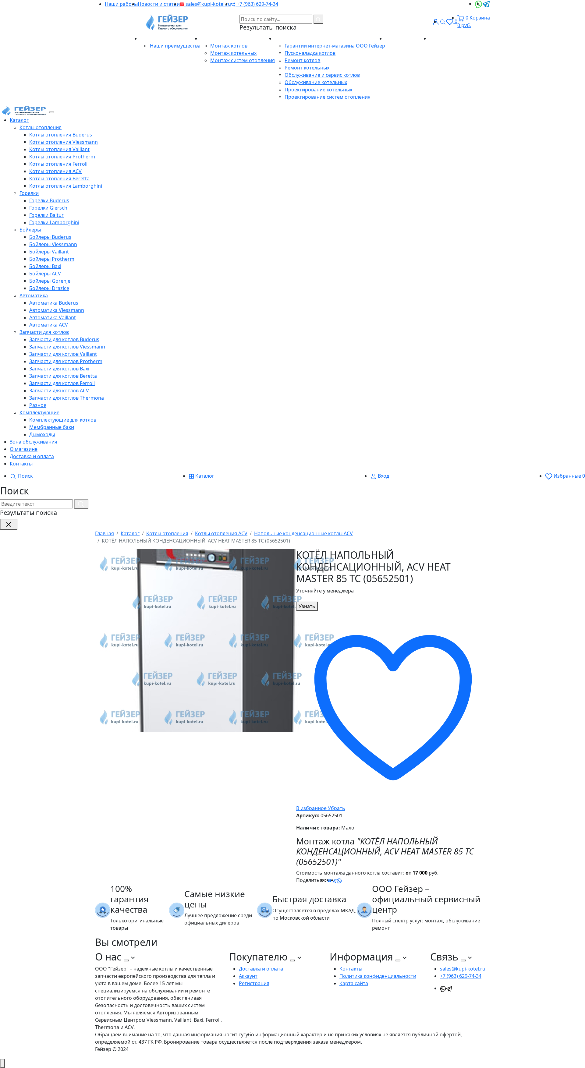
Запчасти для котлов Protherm (65, 361)
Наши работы (121, 4)
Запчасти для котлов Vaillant (63, 354)
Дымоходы (42, 434)
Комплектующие (39, 412)
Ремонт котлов (302, 60)
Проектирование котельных (318, 89)
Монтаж (210, 38)
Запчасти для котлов (44, 332)
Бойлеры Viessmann (53, 244)
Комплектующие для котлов (62, 419)
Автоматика (34, 295)
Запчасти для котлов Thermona (66, 397)
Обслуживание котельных (316, 82)
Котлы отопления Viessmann (63, 142)
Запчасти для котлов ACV (59, 390)
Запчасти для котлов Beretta (63, 376)
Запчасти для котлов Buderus (64, 339)
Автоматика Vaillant (52, 317)
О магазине (154, 38)
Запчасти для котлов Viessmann (67, 346)
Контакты (440, 38)
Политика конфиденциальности (377, 976)
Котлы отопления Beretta (59, 178)
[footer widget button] (126, 960)
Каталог (19, 120)
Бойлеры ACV (45, 273)
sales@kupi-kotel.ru (207, 4)
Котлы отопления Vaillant (59, 149)
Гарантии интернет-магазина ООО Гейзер (335, 45)
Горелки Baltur (46, 215)
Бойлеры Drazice (49, 288)
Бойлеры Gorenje (49, 281)
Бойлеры (30, 229)
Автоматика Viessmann (56, 310)
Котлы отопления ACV (55, 171)
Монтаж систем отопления (242, 60)
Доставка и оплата (407, 38)
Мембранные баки (51, 427)
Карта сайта (353, 983)
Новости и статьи (159, 4)
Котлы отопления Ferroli (58, 164)
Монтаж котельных (233, 53)
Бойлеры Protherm (51, 259)
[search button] (318, 19)
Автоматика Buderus (53, 302)
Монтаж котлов (228, 45)
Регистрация (254, 983)
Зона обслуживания (33, 441)
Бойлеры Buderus (50, 237)
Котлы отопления (41, 127)
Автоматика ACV (48, 324)
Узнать (307, 606)
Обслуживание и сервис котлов (322, 75)
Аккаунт (248, 976)
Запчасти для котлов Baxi (59, 368)
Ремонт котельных (307, 67)
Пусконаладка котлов (310, 53)
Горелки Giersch (48, 207)
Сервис (284, 38)
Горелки (29, 193)
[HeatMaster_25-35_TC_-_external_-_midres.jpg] (217, 640)
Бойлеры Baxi (45, 266)
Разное (37, 405)
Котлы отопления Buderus (60, 134)
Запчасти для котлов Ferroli (62, 383)
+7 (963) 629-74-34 (257, 4)
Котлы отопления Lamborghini (65, 185)
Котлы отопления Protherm (62, 156)
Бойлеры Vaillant (49, 251)
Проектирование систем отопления (327, 97)
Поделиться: (311, 880)
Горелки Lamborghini (54, 222)
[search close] (8, 524)
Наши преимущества (175, 45)
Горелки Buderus (49, 200)
